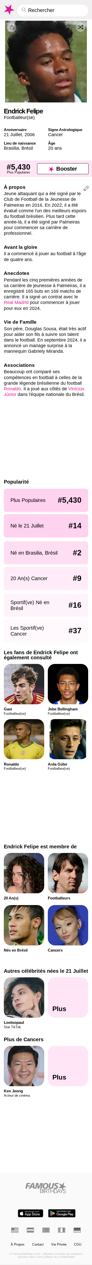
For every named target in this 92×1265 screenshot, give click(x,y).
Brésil (27, 148)
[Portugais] (46, 1230)
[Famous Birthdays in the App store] (30, 1213)
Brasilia (11, 148)
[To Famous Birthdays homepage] (9, 9)
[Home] (46, 1187)
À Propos (18, 1244)
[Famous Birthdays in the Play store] (61, 1213)
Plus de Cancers (23, 1039)
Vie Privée (58, 1244)
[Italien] (61, 1230)
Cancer (55, 134)
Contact (38, 1244)
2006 (30, 134)
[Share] (11, 27)
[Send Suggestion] (86, 189)
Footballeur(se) (19, 117)
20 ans (55, 148)
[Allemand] (77, 1230)
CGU (77, 1244)
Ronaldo (12, 388)
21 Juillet (13, 134)
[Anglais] (14, 1230)
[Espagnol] (30, 1230)
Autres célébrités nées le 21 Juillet (46, 971)
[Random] (80, 27)
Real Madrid (16, 302)
